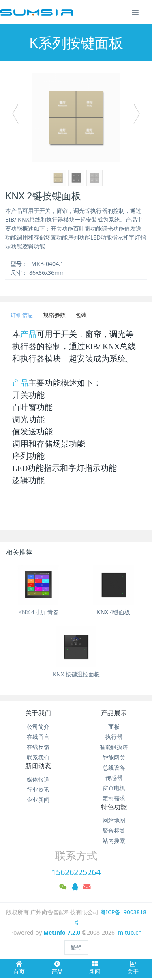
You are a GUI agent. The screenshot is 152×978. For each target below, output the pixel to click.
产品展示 (114, 712)
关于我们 (38, 712)
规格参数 (54, 315)
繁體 (76, 947)
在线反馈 (38, 747)
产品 (28, 334)
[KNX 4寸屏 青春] (38, 585)
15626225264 (76, 872)
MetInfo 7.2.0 (61, 932)
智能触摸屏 (114, 747)
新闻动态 (38, 765)
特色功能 (114, 806)
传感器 (113, 778)
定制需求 (114, 798)
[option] (76, 117)
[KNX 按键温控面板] (76, 646)
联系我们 (38, 757)
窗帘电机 (114, 788)
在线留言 (38, 737)
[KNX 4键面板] (113, 585)
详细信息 (22, 315)
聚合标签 (114, 830)
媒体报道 (38, 779)
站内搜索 (114, 840)
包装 (81, 315)
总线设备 (114, 767)
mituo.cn (130, 932)
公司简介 (38, 726)
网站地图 (114, 820)
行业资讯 (38, 789)
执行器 (113, 737)
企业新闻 (38, 799)
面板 (114, 726)
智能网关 (114, 757)
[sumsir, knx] (36, 12)
